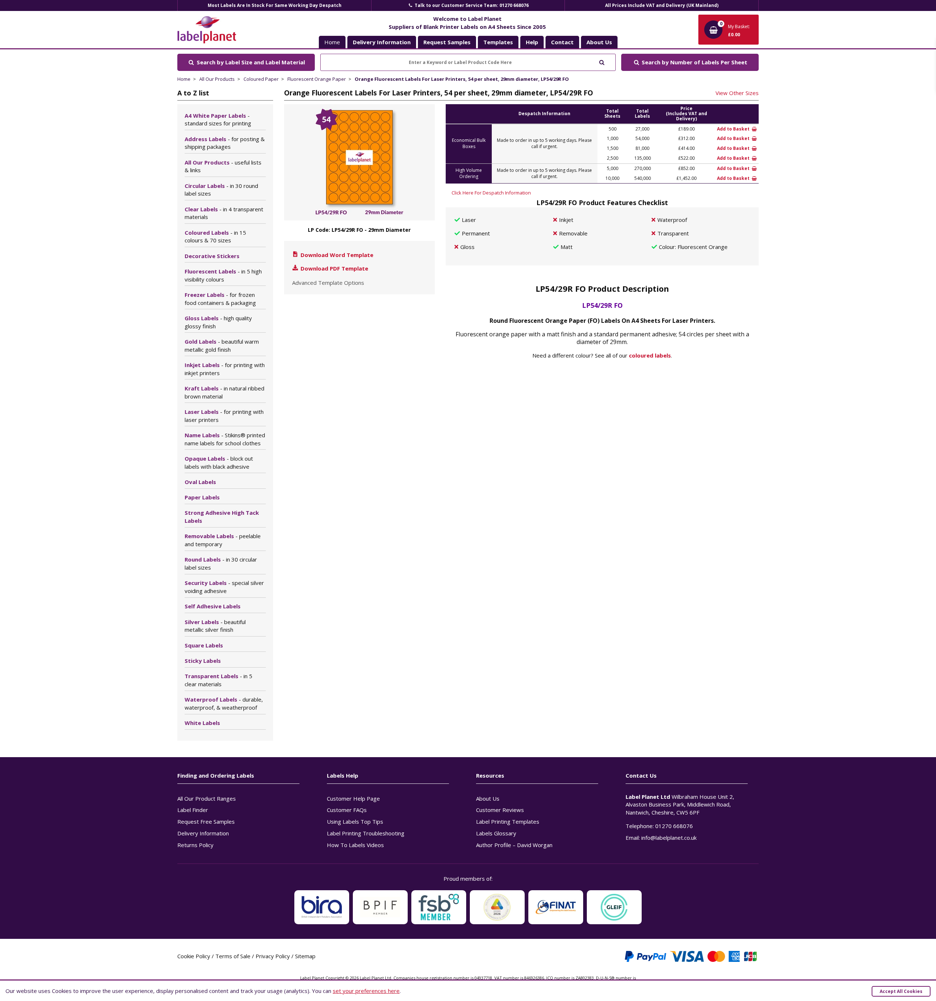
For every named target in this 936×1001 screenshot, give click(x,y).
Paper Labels (202, 497)
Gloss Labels (218, 322)
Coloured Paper (261, 79)
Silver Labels (215, 626)
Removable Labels (223, 540)
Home (332, 42)
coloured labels (650, 355)
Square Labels (204, 645)
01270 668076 (674, 826)
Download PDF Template (333, 268)
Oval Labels (200, 482)
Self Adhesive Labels (213, 606)
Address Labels (225, 143)
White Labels (202, 722)
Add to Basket (734, 129)
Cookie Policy (193, 956)
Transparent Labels (218, 680)
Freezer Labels (220, 298)
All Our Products (217, 79)
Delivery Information (203, 833)
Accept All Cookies (901, 991)
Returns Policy (195, 845)
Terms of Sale (232, 956)
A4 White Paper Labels (218, 119)
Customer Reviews (500, 809)
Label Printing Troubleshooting (365, 833)
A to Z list (193, 92)
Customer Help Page (353, 798)
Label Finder (192, 809)
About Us (487, 798)
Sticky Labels (203, 660)
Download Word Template (336, 254)
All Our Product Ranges (206, 798)
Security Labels (224, 586)
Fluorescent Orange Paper (316, 79)
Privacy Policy (273, 956)
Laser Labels (224, 415)
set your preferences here (366, 990)
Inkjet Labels (225, 369)
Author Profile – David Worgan (514, 845)
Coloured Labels (215, 236)
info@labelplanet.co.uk (669, 837)
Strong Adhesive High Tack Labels (222, 516)
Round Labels (221, 563)
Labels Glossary (496, 833)
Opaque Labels (219, 462)
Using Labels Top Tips (355, 821)
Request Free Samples (206, 821)
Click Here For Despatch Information (491, 192)
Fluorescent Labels (223, 275)
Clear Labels (224, 213)
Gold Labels (222, 345)
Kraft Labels (224, 392)
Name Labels (225, 439)
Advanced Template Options (328, 282)
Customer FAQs (347, 809)
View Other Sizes (737, 93)
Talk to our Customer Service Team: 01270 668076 (471, 5)
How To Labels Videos (355, 845)
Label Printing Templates (507, 821)
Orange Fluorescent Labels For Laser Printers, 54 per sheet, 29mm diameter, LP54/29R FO (462, 79)
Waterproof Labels (224, 703)
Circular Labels (221, 189)
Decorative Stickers (212, 256)
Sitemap (305, 956)
